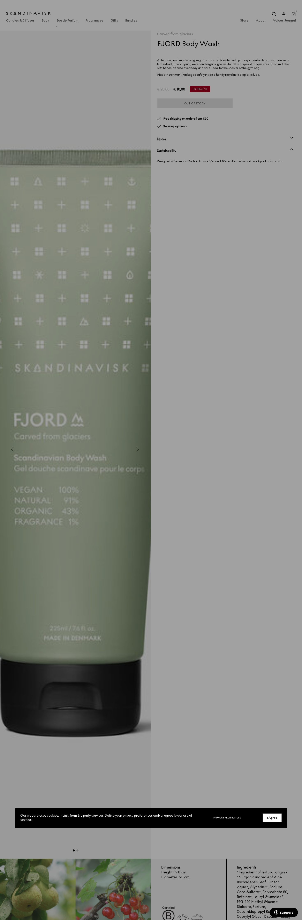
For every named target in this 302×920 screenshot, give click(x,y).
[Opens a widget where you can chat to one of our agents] (284, 913)
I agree (272, 817)
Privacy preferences (227, 817)
